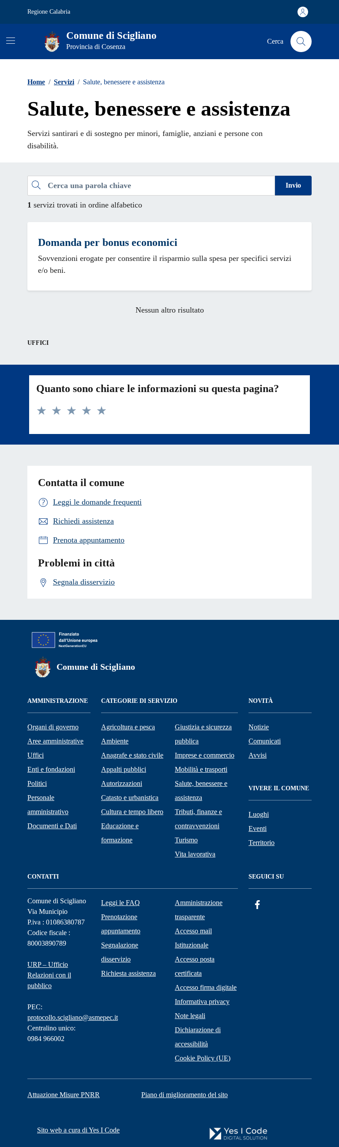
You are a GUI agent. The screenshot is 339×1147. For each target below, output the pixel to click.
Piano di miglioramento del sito (184, 1094)
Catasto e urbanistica (129, 797)
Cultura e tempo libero (132, 811)
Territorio (262, 842)
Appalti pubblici (123, 769)
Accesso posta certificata (195, 966)
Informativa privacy (202, 1001)
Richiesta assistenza (128, 973)
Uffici (35, 755)
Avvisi (258, 755)
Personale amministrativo (47, 804)
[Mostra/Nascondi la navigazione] (10, 40)
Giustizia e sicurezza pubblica (203, 734)
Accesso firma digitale (206, 987)
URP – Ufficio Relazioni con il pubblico (49, 975)
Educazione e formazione (120, 833)
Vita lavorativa (195, 854)
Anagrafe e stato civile (132, 755)
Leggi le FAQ (120, 902)
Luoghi (259, 814)
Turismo (186, 840)
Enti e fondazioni (51, 769)
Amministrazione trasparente (198, 910)
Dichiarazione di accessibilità (198, 1037)
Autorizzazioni (121, 783)
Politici (37, 783)
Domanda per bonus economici (107, 242)
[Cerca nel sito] (301, 41)
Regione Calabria (48, 11)
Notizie (259, 727)
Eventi (258, 828)
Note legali (190, 1015)
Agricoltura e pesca (128, 727)
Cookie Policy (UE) (202, 1058)
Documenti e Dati (52, 826)
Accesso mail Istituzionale (193, 938)
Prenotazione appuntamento (120, 924)
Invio (293, 185)
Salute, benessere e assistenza (201, 790)
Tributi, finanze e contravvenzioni (198, 819)
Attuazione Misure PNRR (63, 1094)
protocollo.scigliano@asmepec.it (72, 1017)
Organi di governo (53, 727)
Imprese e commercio (204, 755)
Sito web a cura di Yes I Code (78, 1130)
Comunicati (265, 741)
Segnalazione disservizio (119, 952)
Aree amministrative (55, 741)
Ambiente (114, 741)
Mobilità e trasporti (201, 769)
